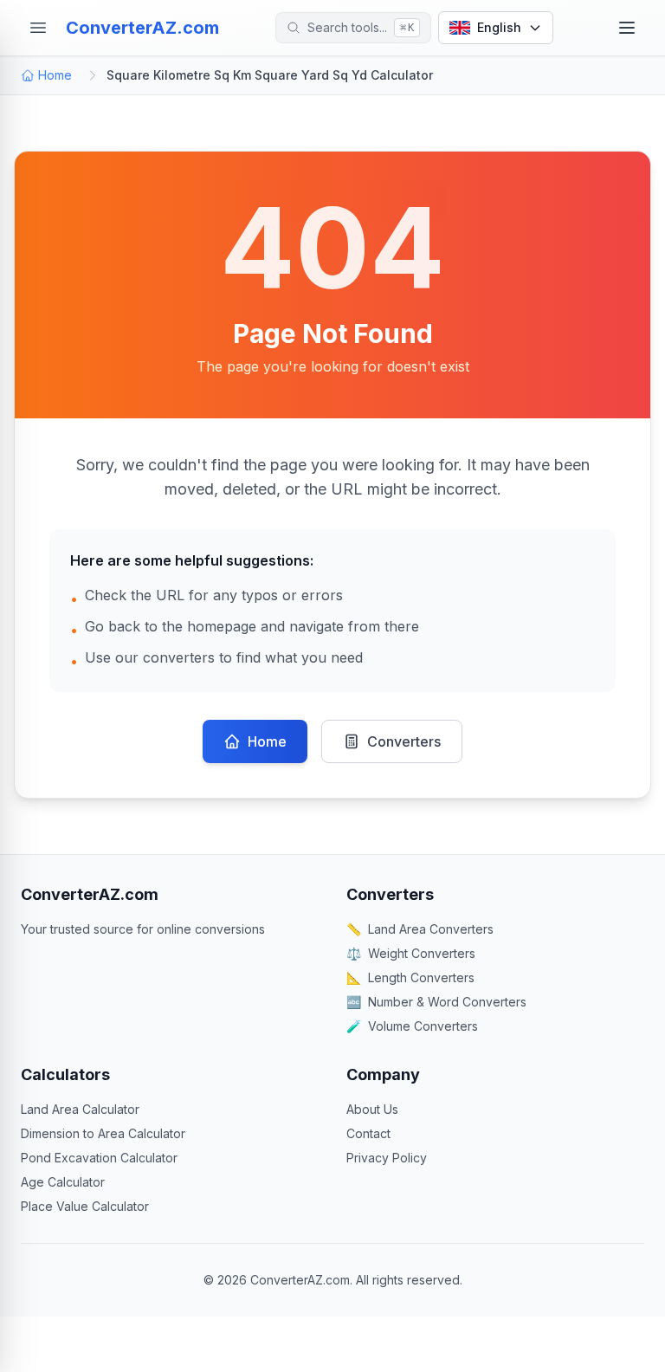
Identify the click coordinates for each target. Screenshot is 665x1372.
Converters (404, 741)
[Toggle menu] (627, 27)
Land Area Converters (420, 929)
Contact (368, 1133)
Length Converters (410, 977)
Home (55, 75)
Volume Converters (412, 1026)
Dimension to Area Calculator (103, 1133)
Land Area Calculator (80, 1109)
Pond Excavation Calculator (99, 1157)
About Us (372, 1109)
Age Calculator (63, 1182)
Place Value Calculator (85, 1206)
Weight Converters (410, 953)
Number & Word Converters (436, 1001)
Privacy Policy (386, 1157)
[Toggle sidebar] (38, 27)
